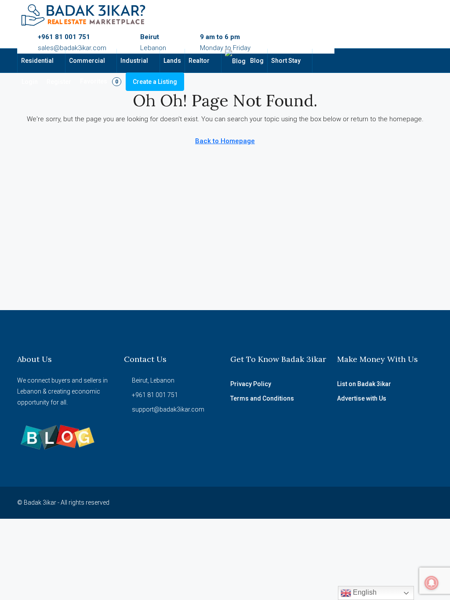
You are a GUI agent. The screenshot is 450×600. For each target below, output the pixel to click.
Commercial (87, 60)
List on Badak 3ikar (364, 383)
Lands (172, 60)
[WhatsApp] (394, 502)
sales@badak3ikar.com (72, 48)
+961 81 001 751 (64, 37)
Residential (37, 60)
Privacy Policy (250, 383)
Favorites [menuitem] (99, 81)
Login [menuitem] (30, 81)
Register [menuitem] (59, 81)
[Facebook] (348, 502)
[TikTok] (410, 502)
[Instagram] (363, 502)
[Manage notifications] (432, 583)
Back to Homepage (225, 141)
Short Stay (286, 60)
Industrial (134, 60)
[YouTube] (379, 502)
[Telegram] (425, 502)
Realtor (199, 60)
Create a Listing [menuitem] (155, 81)
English (364, 592)
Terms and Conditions (262, 398)
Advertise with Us (361, 398)
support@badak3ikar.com (168, 409)
